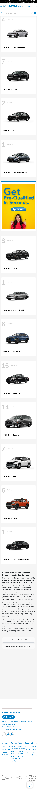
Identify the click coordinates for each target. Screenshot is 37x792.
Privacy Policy (8, 777)
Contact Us (9, 717)
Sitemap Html (21, 777)
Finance (21, 743)
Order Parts (14, 761)
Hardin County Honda (4, 777)
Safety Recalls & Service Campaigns (32, 777)
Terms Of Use (12, 777)
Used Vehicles (6, 749)
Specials (28, 743)
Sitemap (17, 777)
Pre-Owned (28, 749)
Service (14, 743)
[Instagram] (8, 734)
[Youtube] (12, 734)
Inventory (6, 743)
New (26, 747)
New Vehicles (6, 747)
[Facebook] (4, 734)
